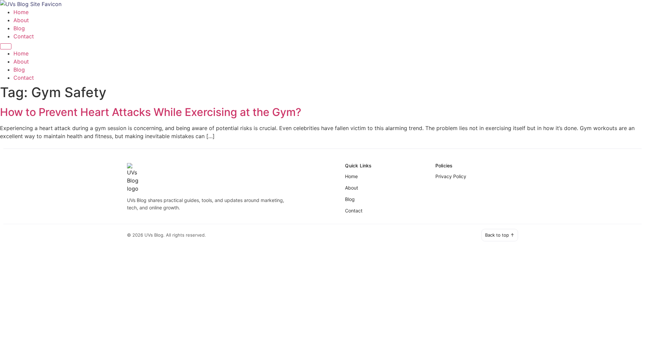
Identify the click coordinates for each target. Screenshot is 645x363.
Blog (19, 28)
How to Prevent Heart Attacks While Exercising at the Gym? (150, 112)
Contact (23, 36)
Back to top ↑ (499, 235)
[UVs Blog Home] (230, 178)
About (21, 20)
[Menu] (5, 46)
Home (21, 12)
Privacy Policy (450, 176)
